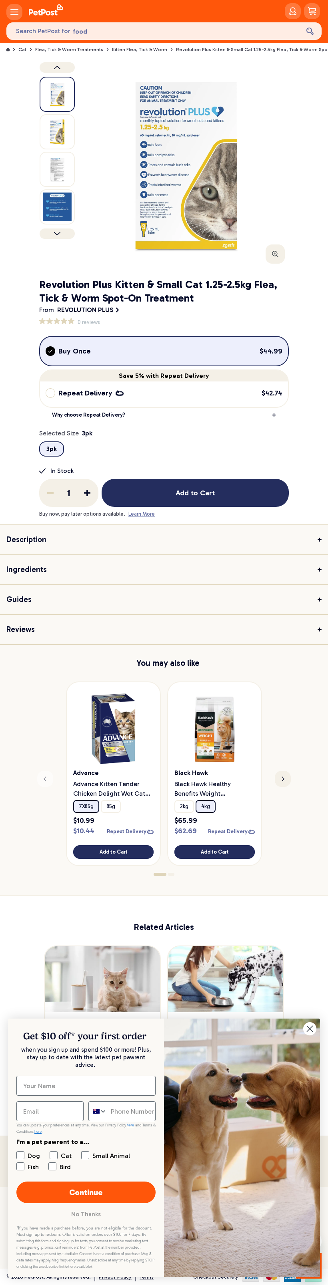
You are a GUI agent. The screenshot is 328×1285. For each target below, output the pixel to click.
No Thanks (86, 1214)
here (130, 1125)
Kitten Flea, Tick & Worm (139, 49)
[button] (164, 415)
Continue (86, 1192)
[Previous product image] (57, 67)
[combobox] (98, 1111)
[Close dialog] (310, 1029)
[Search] (310, 31)
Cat (22, 49)
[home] (46, 11)
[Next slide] (283, 779)
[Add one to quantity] (87, 492)
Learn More (141, 514)
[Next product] (57, 233)
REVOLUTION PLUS (85, 310)
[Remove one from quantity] (50, 492)
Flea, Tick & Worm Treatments (69, 49)
